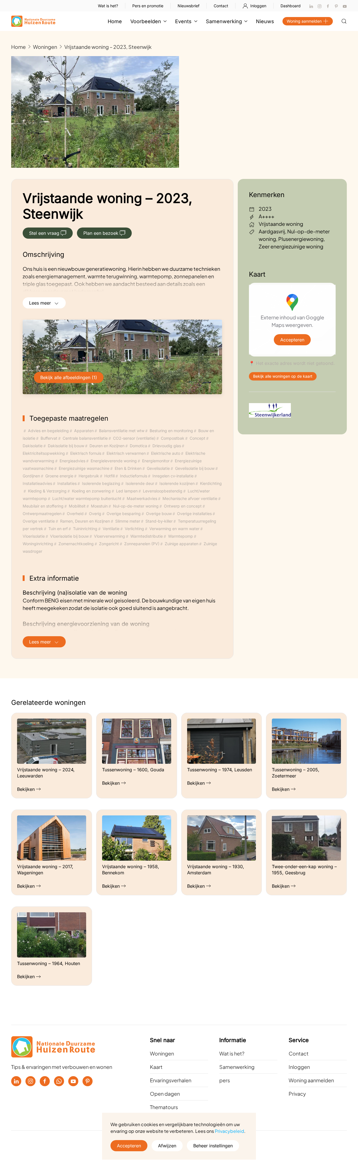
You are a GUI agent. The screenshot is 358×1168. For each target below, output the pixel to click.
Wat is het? (108, 5)
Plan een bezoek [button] (100, 233)
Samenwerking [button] (224, 21)
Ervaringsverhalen (170, 1080)
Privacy (297, 1093)
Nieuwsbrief (188, 5)
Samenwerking (237, 1067)
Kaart (156, 1067)
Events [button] (183, 21)
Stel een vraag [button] (44, 233)
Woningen (162, 1053)
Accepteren (292, 340)
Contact (221, 5)
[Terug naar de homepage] (33, 21)
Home (115, 21)
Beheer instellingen (213, 1145)
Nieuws (265, 21)
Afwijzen (167, 1145)
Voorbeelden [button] (145, 21)
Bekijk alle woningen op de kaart (282, 376)
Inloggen (258, 5)
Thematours (164, 1107)
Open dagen (165, 1093)
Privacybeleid (229, 1131)
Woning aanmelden (304, 21)
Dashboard (291, 5)
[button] (344, 21)
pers (224, 1080)
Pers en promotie (147, 5)
